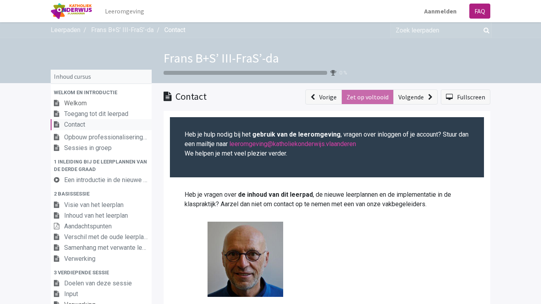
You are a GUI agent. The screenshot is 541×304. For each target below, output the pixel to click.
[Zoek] (484, 30)
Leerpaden (65, 30)
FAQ (479, 11)
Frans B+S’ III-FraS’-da (221, 58)
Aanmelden (440, 11)
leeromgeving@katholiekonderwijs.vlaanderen (292, 144)
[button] (101, 92)
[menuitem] (124, 11)
